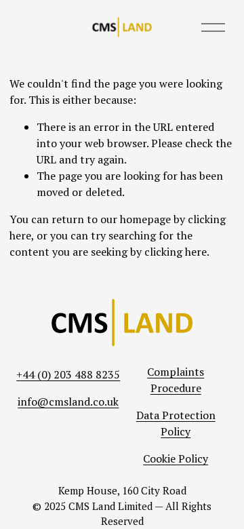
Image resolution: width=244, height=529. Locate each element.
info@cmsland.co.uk (68, 401)
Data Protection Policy (176, 423)
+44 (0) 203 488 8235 (68, 374)
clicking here (175, 251)
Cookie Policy (175, 458)
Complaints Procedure (175, 379)
